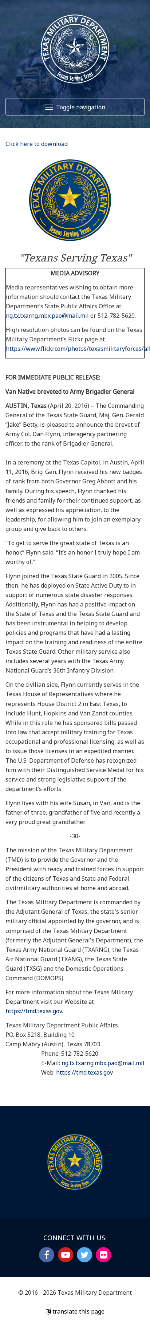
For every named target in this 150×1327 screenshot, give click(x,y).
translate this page (77, 1311)
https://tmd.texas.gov (84, 1072)
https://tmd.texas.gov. (34, 1011)
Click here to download (36, 144)
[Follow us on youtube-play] (65, 1254)
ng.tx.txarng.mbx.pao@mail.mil (47, 316)
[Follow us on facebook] (46, 1254)
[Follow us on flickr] (103, 1254)
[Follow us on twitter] (84, 1254)
